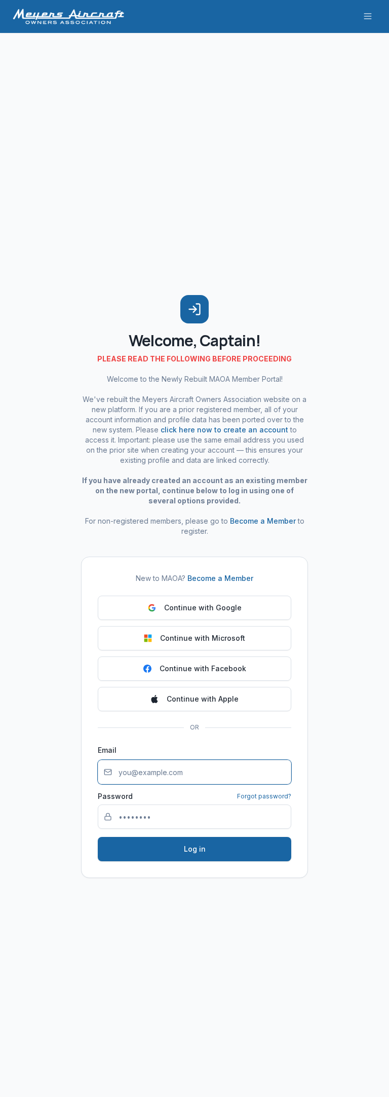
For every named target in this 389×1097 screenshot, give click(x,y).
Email (107, 750)
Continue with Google (203, 607)
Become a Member (263, 521)
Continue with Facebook (203, 668)
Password (115, 796)
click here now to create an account (224, 429)
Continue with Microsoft (202, 638)
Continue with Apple (203, 698)
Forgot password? (264, 796)
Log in (195, 849)
